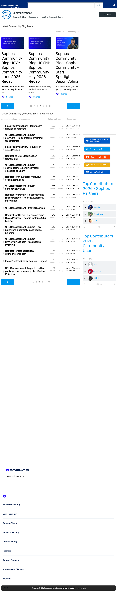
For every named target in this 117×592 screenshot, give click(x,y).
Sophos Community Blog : (11, 58)
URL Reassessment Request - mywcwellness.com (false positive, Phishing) (23, 241)
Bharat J (96, 207)
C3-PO (96, 278)
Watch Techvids (97, 172)
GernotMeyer (98, 214)
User (114, 4)
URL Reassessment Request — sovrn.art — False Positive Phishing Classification (24, 137)
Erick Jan (71, 149)
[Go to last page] (99, 227)
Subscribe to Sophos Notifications (99, 140)
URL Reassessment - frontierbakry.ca (25, 207)
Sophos (9, 97)
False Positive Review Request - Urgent (26, 261)
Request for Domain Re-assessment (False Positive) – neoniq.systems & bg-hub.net (26, 218)
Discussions (33, 17)
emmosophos (73, 128)
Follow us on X (96, 149)
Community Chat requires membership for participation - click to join (59, 588)
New (109, 14)
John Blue (97, 271)
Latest (73, 125)
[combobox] (61, 5)
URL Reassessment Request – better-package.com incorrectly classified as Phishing (25, 271)
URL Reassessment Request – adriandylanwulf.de (21, 187)
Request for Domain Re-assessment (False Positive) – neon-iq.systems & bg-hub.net (24, 197)
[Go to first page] (97, 284)
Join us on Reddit (98, 157)
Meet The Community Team (51, 17)
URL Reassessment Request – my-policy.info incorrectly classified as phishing (23, 230)
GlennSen (72, 137)
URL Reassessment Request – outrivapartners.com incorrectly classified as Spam (22, 167)
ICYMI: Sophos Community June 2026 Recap (12, 72)
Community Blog (19, 17)
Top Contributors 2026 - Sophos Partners (98, 188)
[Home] (13, 6)
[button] (98, 5)
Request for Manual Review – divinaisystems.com (20, 252)
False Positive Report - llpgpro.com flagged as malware (23, 127)
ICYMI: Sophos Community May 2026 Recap (39, 72)
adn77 (95, 264)
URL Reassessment (98, 164)
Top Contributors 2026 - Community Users (98, 243)
